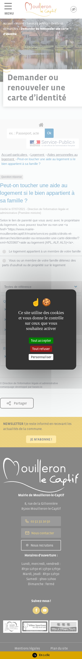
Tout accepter (41, 340)
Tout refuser (41, 349)
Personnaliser (41, 357)
